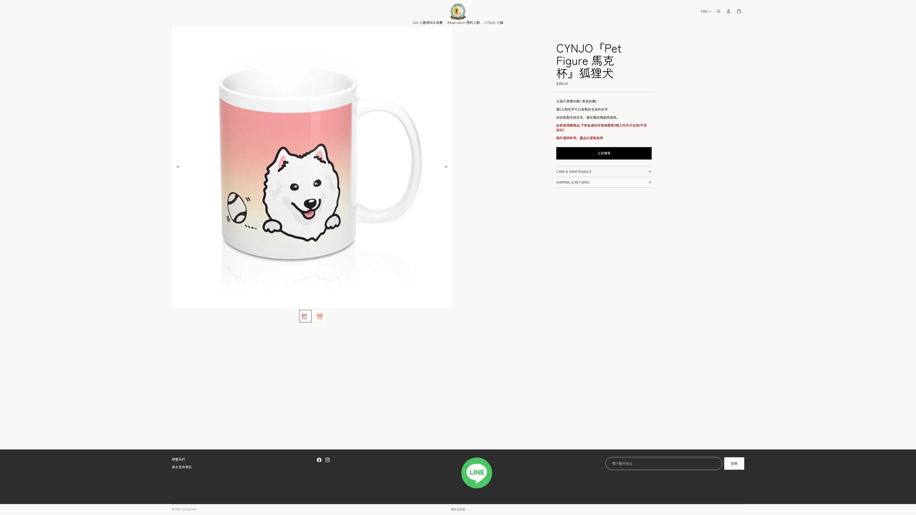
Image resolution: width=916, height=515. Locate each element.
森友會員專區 (182, 466)
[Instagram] (327, 460)
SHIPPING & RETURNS (572, 182)
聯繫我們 (178, 459)
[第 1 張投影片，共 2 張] (305, 316)
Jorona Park (189, 509)
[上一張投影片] (177, 167)
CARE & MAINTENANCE (574, 171)
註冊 (734, 463)
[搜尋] (718, 11)
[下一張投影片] (447, 167)
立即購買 (604, 153)
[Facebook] (319, 460)
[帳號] (728, 11)
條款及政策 (458, 509)
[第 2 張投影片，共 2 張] (318, 316)
